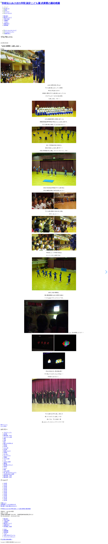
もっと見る (3, 426)
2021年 (5, 491)
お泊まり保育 (7, 461)
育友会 (5, 444)
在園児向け (6, 23)
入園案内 (6, 20)
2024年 (5, 486)
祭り (5, 441)
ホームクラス (7, 455)
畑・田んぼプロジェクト (10, 472)
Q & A (6, 22)
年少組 (5, 449)
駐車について (7, 451)
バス (5, 460)
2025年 (5, 484)
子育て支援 (6, 19)
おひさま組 (6, 458)
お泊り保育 (6, 471)
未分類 (5, 434)
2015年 (5, 500)
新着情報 (6, 532)
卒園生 (5, 457)
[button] (106, 272)
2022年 (5, 489)
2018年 (5, 495)
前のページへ (4, 424)
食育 (5, 469)
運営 (5, 438)
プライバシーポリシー (9, 536)
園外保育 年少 (8, 435)
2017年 (5, 497)
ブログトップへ (8, 432)
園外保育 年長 (8, 475)
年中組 (5, 446)
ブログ (5, 533)
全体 (5, 440)
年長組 (5, 452)
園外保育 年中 (8, 477)
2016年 (5, 498)
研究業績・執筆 (8, 526)
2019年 (5, 494)
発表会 (5, 466)
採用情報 (6, 530)
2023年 (5, 488)
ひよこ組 (6, 447)
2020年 (5, 492)
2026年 (5, 483)
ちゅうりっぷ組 (8, 437)
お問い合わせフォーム (9, 535)
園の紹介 (6, 16)
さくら (5, 468)
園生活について (8, 17)
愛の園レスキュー (8, 464)
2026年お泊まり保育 (9, 474)
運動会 (5, 463)
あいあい (6, 454)
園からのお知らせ (8, 443)
